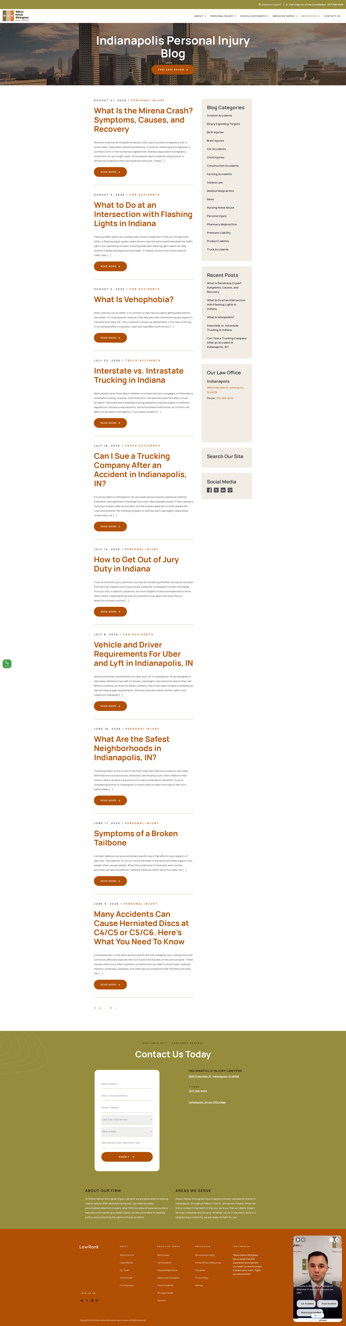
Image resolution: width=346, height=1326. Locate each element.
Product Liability (218, 241)
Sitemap (199, 1285)
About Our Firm (127, 1255)
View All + (161, 1300)
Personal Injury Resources (208, 1262)
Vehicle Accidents (253, 16)
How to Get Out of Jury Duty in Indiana (136, 564)
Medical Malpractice (220, 191)
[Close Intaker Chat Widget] (337, 1240)
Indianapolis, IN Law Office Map (207, 1102)
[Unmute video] (298, 1240)
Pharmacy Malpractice (222, 224)
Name (127, 1077)
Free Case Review (171, 69)
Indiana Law (215, 182)
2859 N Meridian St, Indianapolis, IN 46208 (214, 1076)
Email (127, 1089)
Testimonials (126, 1277)
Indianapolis (218, 381)
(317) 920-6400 (302, 4)
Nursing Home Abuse (220, 207)
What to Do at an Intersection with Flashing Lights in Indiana (143, 213)
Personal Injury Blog (204, 1255)
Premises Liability (219, 233)
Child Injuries (215, 157)
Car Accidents (144, 194)
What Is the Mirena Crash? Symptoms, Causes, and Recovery (143, 119)
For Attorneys (127, 1285)
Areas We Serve (284, 16)
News (210, 199)
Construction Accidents (223, 166)
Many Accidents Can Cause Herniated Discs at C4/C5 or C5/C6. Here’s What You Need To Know (141, 927)
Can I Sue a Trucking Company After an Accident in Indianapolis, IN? (140, 469)
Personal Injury (221, 16)
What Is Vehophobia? (134, 299)
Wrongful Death (165, 1292)
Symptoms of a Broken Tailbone (136, 838)
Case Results (126, 1262)
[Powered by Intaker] (323, 1320)
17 (110, 1008)
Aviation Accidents (219, 115)
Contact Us (332, 16)
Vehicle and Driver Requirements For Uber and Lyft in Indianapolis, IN (143, 653)
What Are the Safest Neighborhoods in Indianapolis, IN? (132, 747)
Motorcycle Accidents (168, 1277)
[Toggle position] (331, 1240)
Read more (109, 172)
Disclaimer (200, 1270)
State (127, 1125)
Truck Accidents (143, 360)
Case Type (127, 1113)
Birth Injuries (215, 132)
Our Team (124, 1270)
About (198, 16)
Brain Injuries (215, 140)
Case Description (127, 1137)
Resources (309, 16)
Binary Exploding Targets (223, 124)
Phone (127, 1101)
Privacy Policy (201, 1277)
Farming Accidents (219, 174)
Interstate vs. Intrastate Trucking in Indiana (139, 375)
